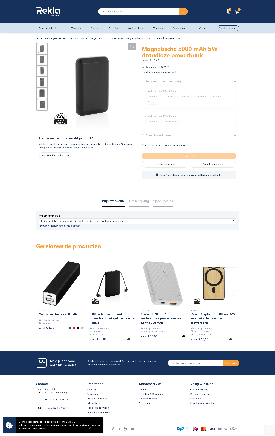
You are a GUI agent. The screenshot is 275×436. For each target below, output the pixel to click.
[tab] (113, 201)
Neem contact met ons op (55, 155)
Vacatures (92, 394)
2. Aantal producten (156, 135)
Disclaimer (195, 398)
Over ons (92, 389)
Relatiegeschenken (55, 38)
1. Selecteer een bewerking (161, 81)
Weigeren (96, 425)
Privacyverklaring (199, 394)
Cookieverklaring (199, 389)
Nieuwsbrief (93, 403)
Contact (143, 389)
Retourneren (145, 403)
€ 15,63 (199, 339)
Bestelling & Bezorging (151, 394)
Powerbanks (116, 38)
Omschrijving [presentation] (139, 201)
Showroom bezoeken (98, 412)
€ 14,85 (98, 339)
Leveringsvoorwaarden (202, 403)
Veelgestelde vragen (98, 407)
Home (39, 38)
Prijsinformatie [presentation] (113, 201)
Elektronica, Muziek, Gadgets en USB (87, 38)
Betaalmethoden (148, 398)
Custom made (180, 28)
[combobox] (138, 11)
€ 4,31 (46, 327)
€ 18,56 (149, 336)
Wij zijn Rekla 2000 (97, 398)
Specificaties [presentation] (163, 201)
